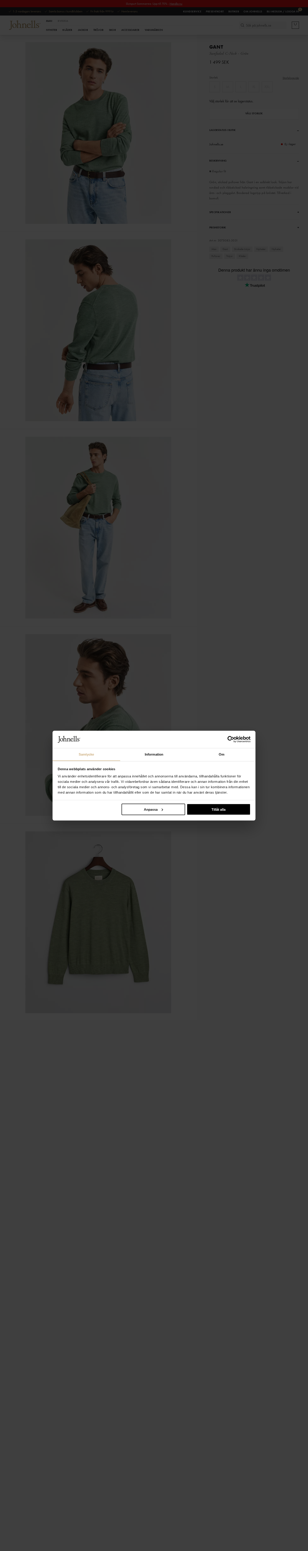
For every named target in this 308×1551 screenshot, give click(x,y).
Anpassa (151, 809)
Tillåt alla (218, 809)
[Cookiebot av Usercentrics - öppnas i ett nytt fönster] (231, 739)
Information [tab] (154, 754)
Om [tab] (221, 754)
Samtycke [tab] (86, 754)
